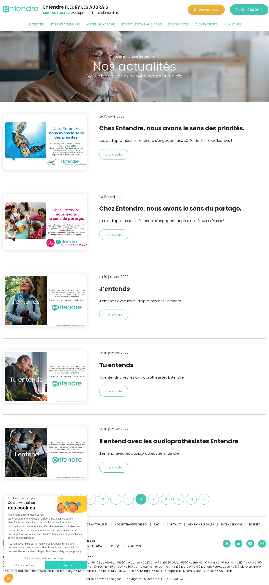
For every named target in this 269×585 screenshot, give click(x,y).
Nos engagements (65, 24)
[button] (8, 578)
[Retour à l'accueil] (20, 10)
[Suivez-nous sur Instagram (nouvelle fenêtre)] (262, 544)
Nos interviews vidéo (131, 524)
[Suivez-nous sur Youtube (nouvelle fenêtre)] (250, 544)
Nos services (178, 24)
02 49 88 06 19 (251, 9)
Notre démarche (100, 24)
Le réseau (256, 524)
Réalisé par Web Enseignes (103, 579)
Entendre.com (231, 524)
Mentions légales (201, 524)
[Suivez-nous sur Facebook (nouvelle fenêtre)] (227, 544)
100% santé (232, 24)
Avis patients (206, 24)
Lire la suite (113, 154)
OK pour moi (66, 565)
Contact (174, 524)
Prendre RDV (209, 9)
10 (191, 499)
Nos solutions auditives (141, 24)
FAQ (157, 524)
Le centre (36, 24)
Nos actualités (96, 524)
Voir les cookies (24, 565)
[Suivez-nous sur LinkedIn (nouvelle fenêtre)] (238, 544)
